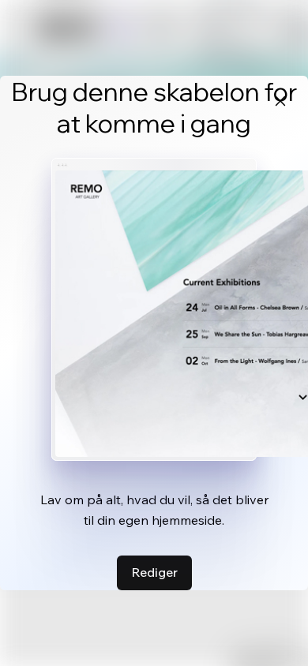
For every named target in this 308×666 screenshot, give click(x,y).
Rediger (154, 572)
